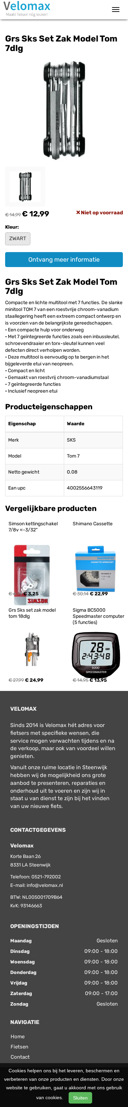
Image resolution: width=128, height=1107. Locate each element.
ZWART (17, 238)
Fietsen (19, 1047)
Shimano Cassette (93, 524)
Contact (20, 1057)
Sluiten (80, 1098)
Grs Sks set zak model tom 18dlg (33, 613)
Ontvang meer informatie (64, 259)
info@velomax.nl (45, 885)
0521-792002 (46, 877)
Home (18, 1037)
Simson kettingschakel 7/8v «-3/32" (34, 527)
